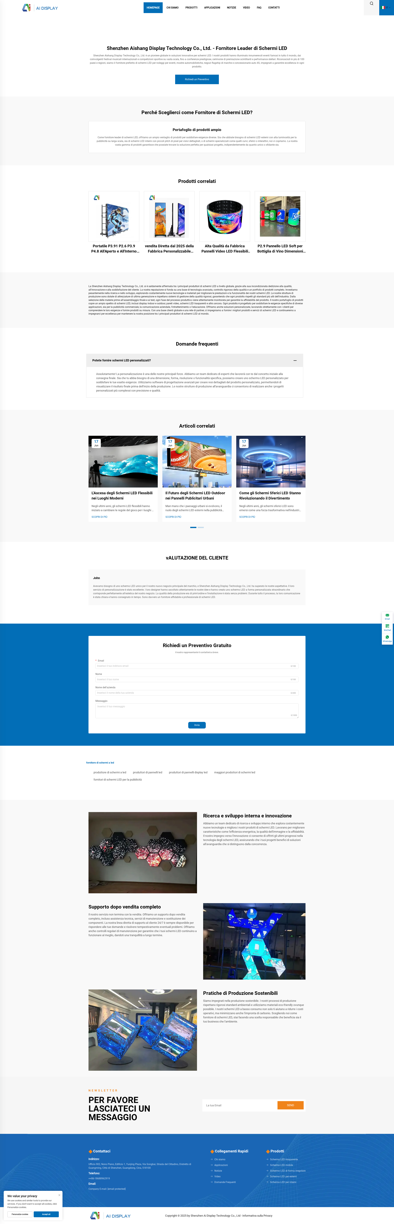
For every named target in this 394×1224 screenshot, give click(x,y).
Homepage (153, 7)
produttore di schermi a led (110, 772)
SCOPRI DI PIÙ (99, 516)
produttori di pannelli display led (188, 772)
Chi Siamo (173, 7)
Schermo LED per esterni (283, 1176)
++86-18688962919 (99, 1178)
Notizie (231, 7)
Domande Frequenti (225, 1182)
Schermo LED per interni (283, 1182)
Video (246, 7)
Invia (197, 725)
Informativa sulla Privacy (257, 1215)
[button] (193, 527)
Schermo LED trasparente (284, 1159)
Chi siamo (219, 1159)
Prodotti (191, 7)
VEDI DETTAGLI (114, 216)
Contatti (274, 7)
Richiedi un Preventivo (197, 79)
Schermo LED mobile (281, 1165)
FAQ (259, 7)
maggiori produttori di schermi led (234, 772)
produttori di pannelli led (147, 772)
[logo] (40, 7)
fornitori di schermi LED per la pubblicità (118, 779)
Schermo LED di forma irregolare (288, 1170)
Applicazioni (212, 7)
